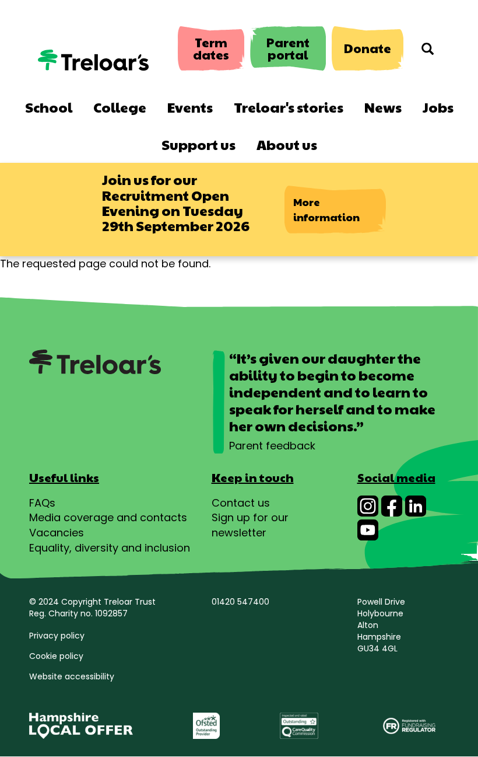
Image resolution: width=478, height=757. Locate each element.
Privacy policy (57, 635)
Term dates (211, 48)
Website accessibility (71, 676)
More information (326, 209)
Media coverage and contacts (108, 517)
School (48, 107)
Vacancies (56, 532)
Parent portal (288, 48)
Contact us (241, 503)
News (383, 107)
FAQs (42, 503)
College (119, 107)
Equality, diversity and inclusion (109, 547)
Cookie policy (56, 656)
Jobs (438, 107)
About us (286, 144)
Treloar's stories (288, 107)
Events (190, 107)
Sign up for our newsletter (250, 525)
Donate (367, 48)
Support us (198, 144)
